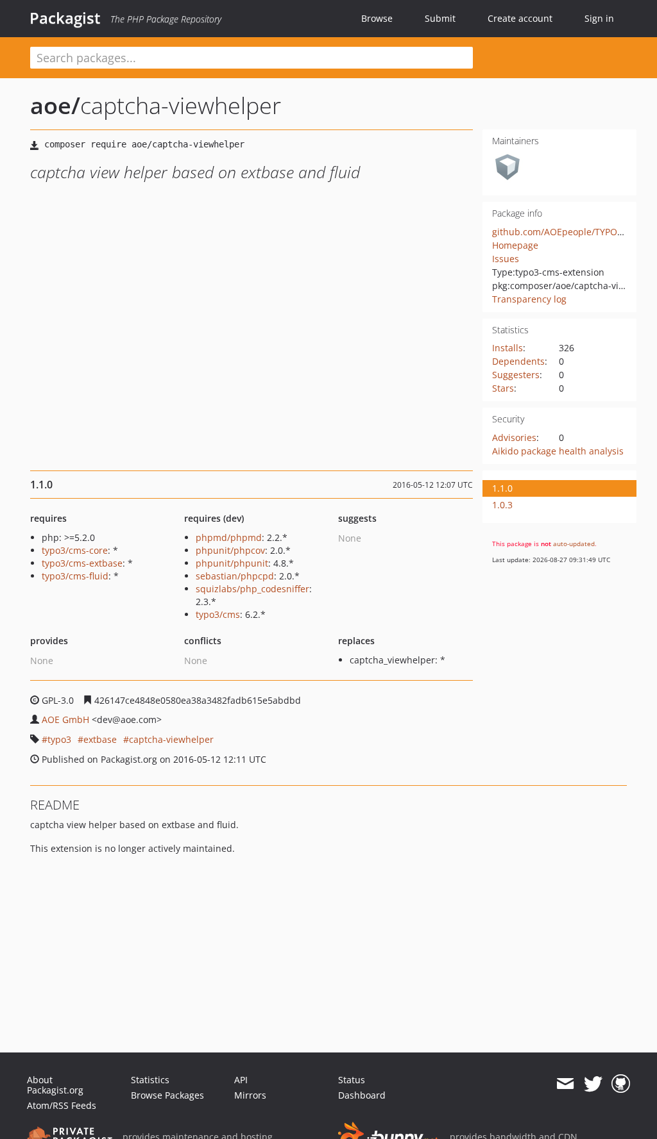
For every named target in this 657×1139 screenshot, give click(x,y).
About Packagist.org (55, 1085)
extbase (100, 739)
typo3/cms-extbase (82, 563)
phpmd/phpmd (229, 537)
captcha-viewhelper (171, 739)
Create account (520, 18)
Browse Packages (167, 1095)
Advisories (514, 437)
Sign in (599, 18)
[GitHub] (620, 1083)
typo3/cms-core (75, 550)
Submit (440, 18)
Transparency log (529, 299)
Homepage (515, 245)
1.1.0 (502, 488)
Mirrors (250, 1095)
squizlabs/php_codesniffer (252, 589)
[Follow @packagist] (593, 1083)
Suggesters (516, 375)
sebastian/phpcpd (235, 576)
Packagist (65, 18)
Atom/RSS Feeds (61, 1105)
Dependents (518, 361)
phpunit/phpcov (230, 550)
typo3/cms (218, 614)
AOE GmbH (65, 719)
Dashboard (362, 1095)
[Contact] (565, 1083)
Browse (377, 18)
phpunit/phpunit (232, 563)
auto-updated (574, 543)
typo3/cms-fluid (75, 576)
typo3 (59, 739)
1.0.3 (502, 505)
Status (351, 1080)
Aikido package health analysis (558, 451)
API (241, 1080)
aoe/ (55, 105)
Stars (503, 388)
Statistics (150, 1080)
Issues (505, 259)
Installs (507, 348)
